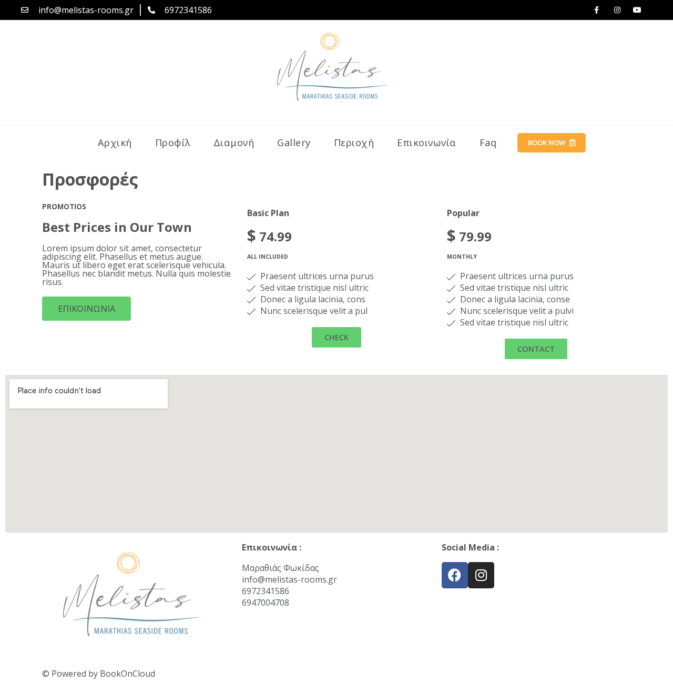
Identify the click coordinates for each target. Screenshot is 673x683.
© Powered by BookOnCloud (98, 673)
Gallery (294, 142)
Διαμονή (233, 142)
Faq (488, 142)
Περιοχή (354, 142)
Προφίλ (172, 142)
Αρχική (115, 142)
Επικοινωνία (426, 142)
